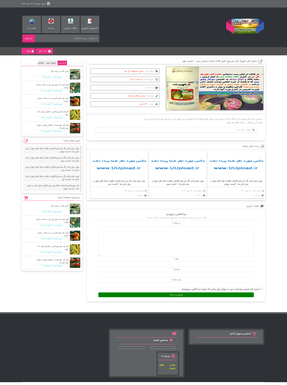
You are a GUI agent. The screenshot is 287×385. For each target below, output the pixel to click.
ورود (28, 51)
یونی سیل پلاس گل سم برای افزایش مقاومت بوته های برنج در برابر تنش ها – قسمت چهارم (236, 182)
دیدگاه (176, 223)
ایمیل (176, 269)
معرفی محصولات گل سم (134, 71)
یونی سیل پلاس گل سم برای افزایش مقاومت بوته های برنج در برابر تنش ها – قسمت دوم (119, 182)
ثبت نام (43, 51)
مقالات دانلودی (70, 28)
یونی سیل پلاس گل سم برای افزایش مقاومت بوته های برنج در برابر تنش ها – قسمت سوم (178, 182)
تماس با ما (31, 28)
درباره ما (51, 28)
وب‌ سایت (176, 279)
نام (176, 259)
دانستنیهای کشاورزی (90, 28)
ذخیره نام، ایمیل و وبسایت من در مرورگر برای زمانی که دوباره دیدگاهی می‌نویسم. (220, 289)
